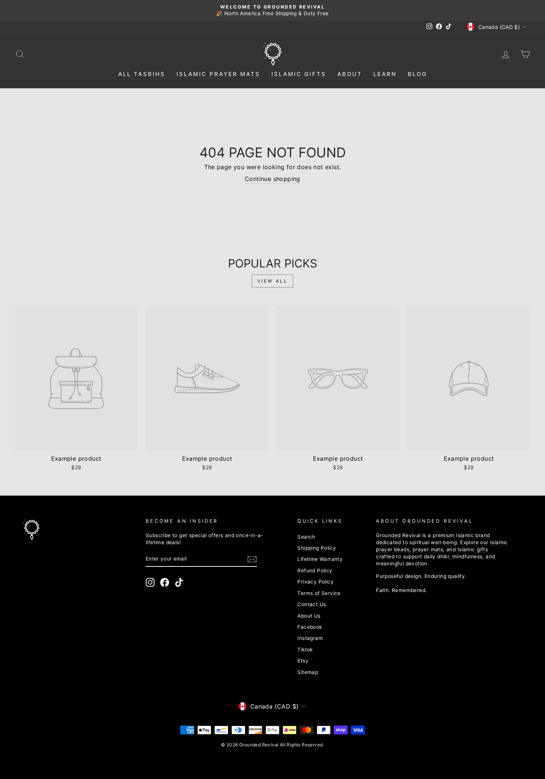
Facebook (309, 627)
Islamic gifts (473, 549)
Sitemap (307, 672)
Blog (417, 74)
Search (306, 537)
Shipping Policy (316, 548)
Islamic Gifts (298, 74)
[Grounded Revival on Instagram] (150, 582)
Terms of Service (318, 593)
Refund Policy (314, 570)
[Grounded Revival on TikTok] (179, 582)
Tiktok (305, 650)
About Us (308, 616)
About (349, 74)
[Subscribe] (252, 559)
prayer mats (428, 549)
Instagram (310, 638)
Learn (385, 74)
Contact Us (311, 604)
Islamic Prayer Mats (218, 74)
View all (272, 281)
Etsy (302, 661)
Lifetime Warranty (320, 559)
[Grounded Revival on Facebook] (164, 582)
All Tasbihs (141, 74)
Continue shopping (272, 179)
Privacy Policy (315, 582)
